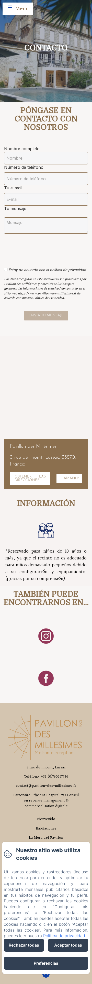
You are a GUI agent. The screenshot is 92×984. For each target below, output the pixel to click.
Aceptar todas (68, 945)
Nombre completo (22, 148)
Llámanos (70, 478)
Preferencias (46, 963)
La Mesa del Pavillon (46, 837)
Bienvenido (46, 819)
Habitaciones (46, 828)
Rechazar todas (24, 945)
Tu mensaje (15, 208)
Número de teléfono (23, 167)
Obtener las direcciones (30, 478)
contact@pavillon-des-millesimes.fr (46, 786)
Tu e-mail (13, 187)
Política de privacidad (64, 935)
